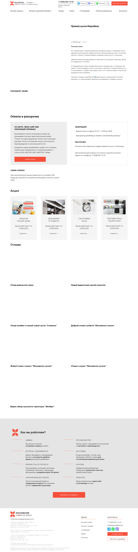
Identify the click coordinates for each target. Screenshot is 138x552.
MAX (92, 3)
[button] (119, 3)
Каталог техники (87, 526)
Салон (71, 11)
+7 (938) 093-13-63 (66, 2)
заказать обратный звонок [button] (64, 6)
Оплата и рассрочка (104, 11)
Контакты (123, 11)
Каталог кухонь (16, 11)
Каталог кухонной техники (40, 11)
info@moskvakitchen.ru (115, 525)
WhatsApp (102, 3)
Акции (61, 11)
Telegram (83, 3)
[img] (108, 3)
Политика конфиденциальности (22, 519)
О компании (85, 11)
